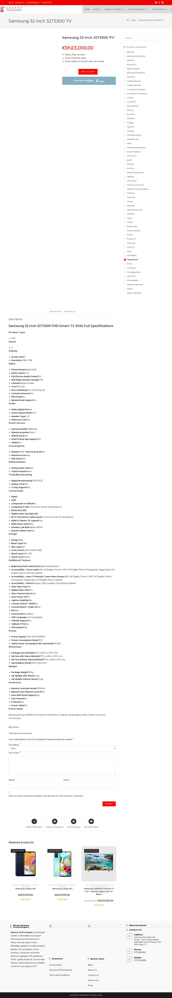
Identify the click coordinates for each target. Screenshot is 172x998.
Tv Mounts (131, 268)
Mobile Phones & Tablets (29, 885)
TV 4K (129, 264)
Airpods (130, 52)
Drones (130, 110)
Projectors (131, 239)
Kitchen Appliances (135, 172)
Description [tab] (55, 312)
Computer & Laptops (136, 89)
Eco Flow (131, 114)
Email (67, 779)
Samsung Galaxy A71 (62, 888)
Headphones (132, 139)
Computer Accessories (137, 93)
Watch (130, 289)
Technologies (25, 932)
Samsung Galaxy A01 (25, 888)
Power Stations (133, 230)
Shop (90, 985)
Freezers (131, 118)
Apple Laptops (133, 69)
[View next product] (114, 37)
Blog (11, 2)
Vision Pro (131, 276)
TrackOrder (46, 2)
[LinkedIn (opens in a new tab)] (162, 2)
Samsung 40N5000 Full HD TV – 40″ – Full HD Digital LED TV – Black (99, 891)
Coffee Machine (134, 81)
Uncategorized (133, 272)
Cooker (130, 98)
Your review (15, 752)
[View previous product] (110, 37)
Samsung (25, 886)
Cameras (131, 77)
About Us (92, 970)
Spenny (14, 932)
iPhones (130, 164)
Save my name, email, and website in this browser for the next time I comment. (46, 796)
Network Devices (134, 210)
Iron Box (130, 168)
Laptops (130, 176)
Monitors (131, 193)
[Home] (128, 20)
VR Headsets (132, 280)
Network (131, 206)
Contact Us (19, 2)
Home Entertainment (94, 885)
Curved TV (131, 102)
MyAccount (93, 980)
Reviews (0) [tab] (69, 312)
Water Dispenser (134, 293)
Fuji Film (130, 127)
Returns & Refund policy (60, 970)
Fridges (130, 122)
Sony (129, 251)
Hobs (129, 143)
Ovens (130, 222)
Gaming (130, 131)
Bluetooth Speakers (136, 73)
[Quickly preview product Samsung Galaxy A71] (78, 851)
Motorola (131, 197)
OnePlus (130, 214)
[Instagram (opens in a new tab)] (159, 2)
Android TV (132, 64)
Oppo (129, 218)
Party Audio (132, 226)
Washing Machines (135, 284)
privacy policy (55, 965)
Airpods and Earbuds (136, 56)
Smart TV (94, 886)
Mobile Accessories (135, 185)
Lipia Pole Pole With (84, 80)
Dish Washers (133, 106)
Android (15, 885)
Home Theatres (134, 152)
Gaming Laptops (134, 135)
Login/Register (32, 2)
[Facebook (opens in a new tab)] (156, 2)
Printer (130, 235)
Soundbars (132, 255)
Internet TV (107, 885)
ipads (129, 160)
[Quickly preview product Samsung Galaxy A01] (41, 851)
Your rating (14, 745)
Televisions (103, 886)
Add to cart (88, 72)
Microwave (132, 181)
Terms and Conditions (59, 975)
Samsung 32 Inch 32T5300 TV (150, 20)
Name (12, 779)
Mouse (130, 201)
